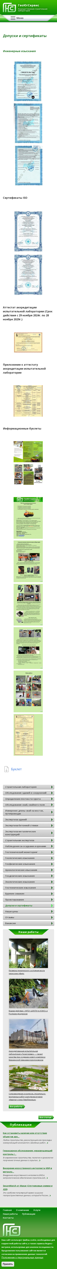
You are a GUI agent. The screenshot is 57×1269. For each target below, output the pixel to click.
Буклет (16, 769)
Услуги (36, 1210)
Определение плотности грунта (23, 798)
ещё (47, 1143)
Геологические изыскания (19, 857)
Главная (7, 1210)
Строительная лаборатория (20, 786)
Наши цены (11, 911)
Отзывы (9, 917)
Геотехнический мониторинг (21, 852)
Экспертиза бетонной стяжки (21, 825)
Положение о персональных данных (22, 1257)
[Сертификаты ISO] (28, 251)
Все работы (16, 1106)
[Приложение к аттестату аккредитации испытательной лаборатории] (28, 415)
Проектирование (14, 899)
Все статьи (45, 1117)
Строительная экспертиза (19, 840)
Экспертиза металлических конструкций (20, 833)
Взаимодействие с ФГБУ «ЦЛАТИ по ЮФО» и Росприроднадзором (28, 1012)
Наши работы (10, 1213)
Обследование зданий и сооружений (25, 792)
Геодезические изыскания (20, 875)
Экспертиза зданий (16, 819)
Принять (8, 1264)
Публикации (28, 1213)
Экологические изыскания (20, 881)
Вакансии (10, 923)
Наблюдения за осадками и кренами (25, 846)
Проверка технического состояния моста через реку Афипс (27, 972)
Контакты (8, 1217)
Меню (20, 18)
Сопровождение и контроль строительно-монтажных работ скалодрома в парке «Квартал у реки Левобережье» (27, 1097)
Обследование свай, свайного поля (25, 804)
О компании (22, 1210)
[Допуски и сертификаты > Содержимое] (28, 100)
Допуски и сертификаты (18, 905)
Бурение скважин (14, 893)
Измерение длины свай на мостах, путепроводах (24, 812)
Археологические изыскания (21, 869)
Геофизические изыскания (20, 863)
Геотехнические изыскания (20, 887)
